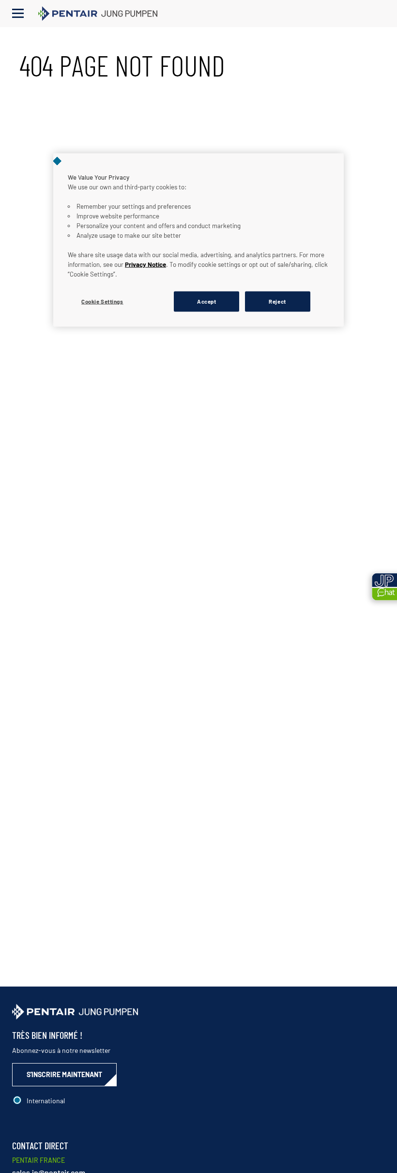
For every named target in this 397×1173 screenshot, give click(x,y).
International (46, 1100)
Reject (277, 301)
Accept (206, 301)
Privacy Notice (145, 264)
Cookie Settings (102, 301)
